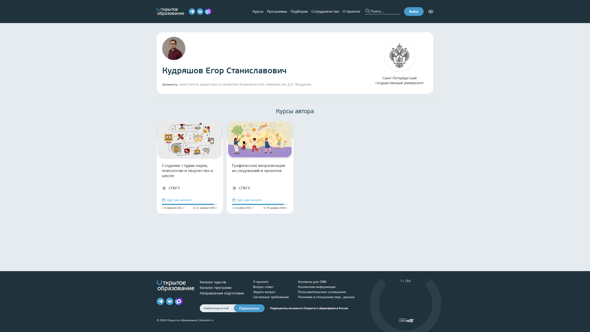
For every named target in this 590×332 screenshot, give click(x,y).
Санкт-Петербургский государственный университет (399, 80)
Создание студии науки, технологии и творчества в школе (187, 170)
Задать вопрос (264, 292)
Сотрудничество (325, 11)
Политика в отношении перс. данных (326, 297)
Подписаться (249, 308)
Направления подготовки (222, 293)
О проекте (351, 11)
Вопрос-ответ (263, 287)
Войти (413, 12)
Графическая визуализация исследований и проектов (258, 168)
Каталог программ (215, 287)
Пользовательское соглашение (322, 292)
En (409, 281)
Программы (277, 11)
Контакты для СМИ (312, 282)
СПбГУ (174, 188)
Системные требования (271, 297)
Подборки (299, 11)
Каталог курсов (213, 282)
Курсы (258, 11)
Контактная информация (317, 287)
